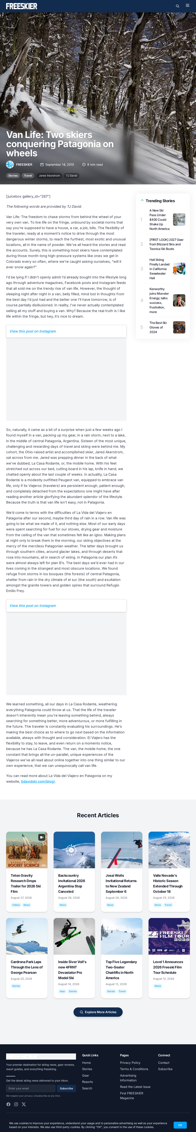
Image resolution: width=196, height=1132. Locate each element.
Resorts (87, 1082)
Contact (163, 1063)
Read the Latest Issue (135, 1087)
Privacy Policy (130, 1063)
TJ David (71, 175)
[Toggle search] (177, 6)
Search (87, 1088)
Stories (13, 175)
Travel (28, 175)
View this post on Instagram (32, 331)
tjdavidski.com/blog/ (38, 781)
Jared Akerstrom (49, 175)
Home (86, 1063)
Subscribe (66, 1088)
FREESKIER (24, 164)
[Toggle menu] (187, 5)
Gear (85, 1075)
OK (180, 1125)
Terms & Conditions (134, 1069)
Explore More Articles (101, 1012)
